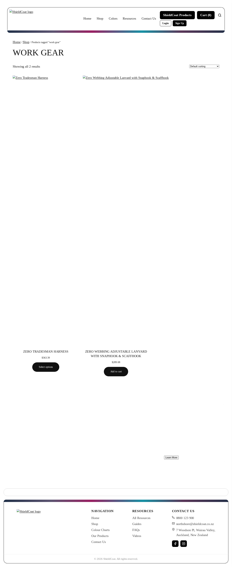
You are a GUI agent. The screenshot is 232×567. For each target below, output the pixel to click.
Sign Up (179, 23)
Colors (113, 18)
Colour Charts (100, 530)
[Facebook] (175, 543)
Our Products (100, 536)
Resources (129, 18)
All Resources (141, 518)
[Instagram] (183, 543)
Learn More (171, 457)
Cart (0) (205, 15)
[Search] (220, 15)
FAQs (136, 530)
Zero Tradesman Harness (45, 351)
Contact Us (149, 18)
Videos (136, 536)
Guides (136, 524)
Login (165, 23)
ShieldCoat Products (177, 15)
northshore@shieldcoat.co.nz (195, 524)
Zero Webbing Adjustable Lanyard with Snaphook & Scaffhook (116, 354)
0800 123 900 (185, 518)
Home (87, 18)
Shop (100, 18)
